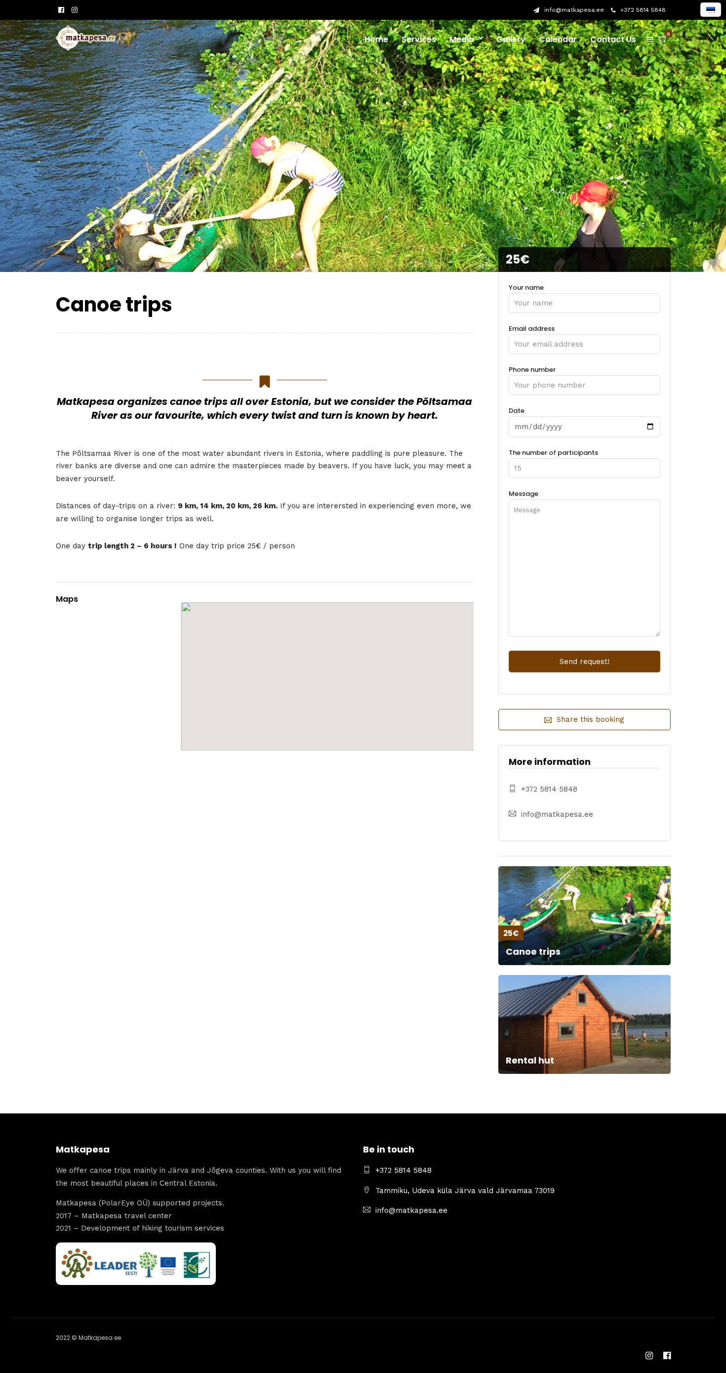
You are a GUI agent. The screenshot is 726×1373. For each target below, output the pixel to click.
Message (523, 493)
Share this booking (590, 719)
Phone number (532, 369)
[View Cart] (663, 39)
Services (419, 39)
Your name (526, 287)
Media (461, 39)
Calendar (558, 39)
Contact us (613, 39)
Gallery (510, 39)
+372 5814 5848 (643, 9)
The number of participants (553, 452)
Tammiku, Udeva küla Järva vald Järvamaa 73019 (465, 1190)
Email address (532, 328)
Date (516, 410)
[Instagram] (75, 10)
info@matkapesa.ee (574, 9)
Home (376, 39)
